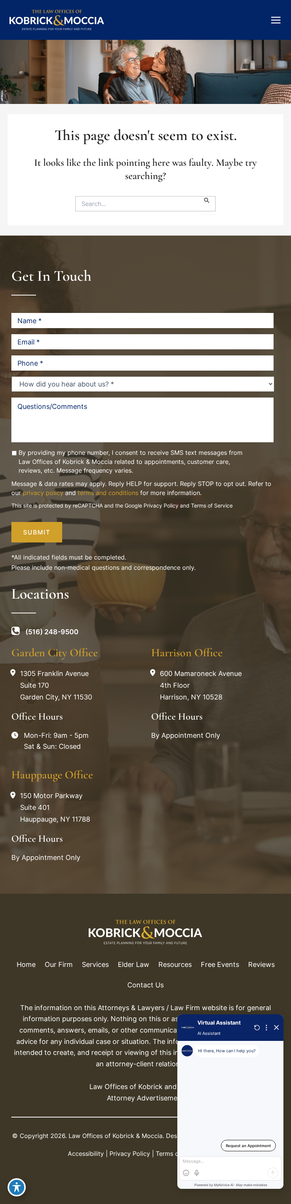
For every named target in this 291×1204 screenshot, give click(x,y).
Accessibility (86, 1153)
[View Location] (14, 673)
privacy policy (43, 493)
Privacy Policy (161, 505)
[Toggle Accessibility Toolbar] (17, 1187)
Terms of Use (175, 1153)
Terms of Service (212, 505)
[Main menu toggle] (276, 20)
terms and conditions (108, 493)
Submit (36, 532)
